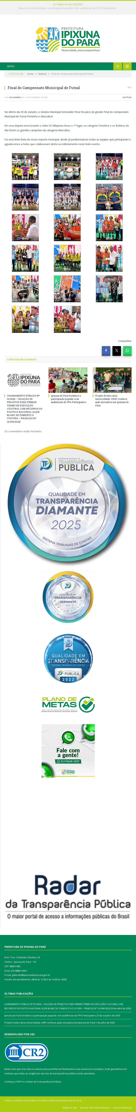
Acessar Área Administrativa (95, 1107)
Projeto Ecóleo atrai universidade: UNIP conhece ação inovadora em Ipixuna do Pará (112, 400)
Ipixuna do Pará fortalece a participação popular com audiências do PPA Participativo (67, 8)
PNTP (19, 1081)
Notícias (127, 97)
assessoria (87, 1069)
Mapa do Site (70, 1107)
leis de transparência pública (60, 1073)
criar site (26, 1069)
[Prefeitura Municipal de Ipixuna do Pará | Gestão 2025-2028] (68, 38)
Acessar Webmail (122, 1107)
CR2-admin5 (15, 97)
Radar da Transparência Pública (44, 1081)
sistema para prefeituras (48, 1069)
